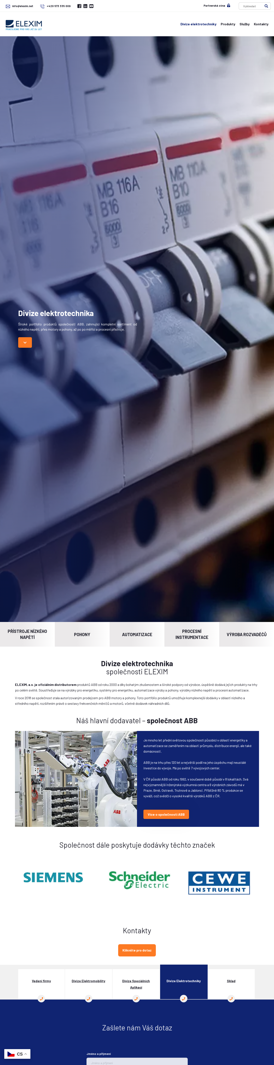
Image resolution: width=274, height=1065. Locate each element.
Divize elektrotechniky (198, 24)
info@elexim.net (22, 6)
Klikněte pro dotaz (137, 950)
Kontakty (261, 24)
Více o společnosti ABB (166, 814)
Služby (245, 24)
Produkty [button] (228, 24)
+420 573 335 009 (58, 6)
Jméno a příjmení (98, 1051)
